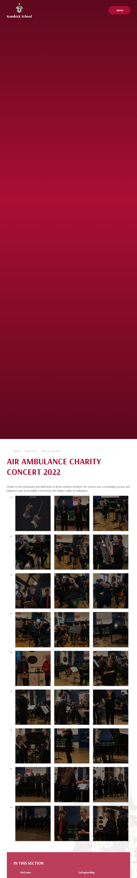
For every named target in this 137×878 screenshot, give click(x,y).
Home (17, 451)
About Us (31, 451)
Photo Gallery (50, 451)
